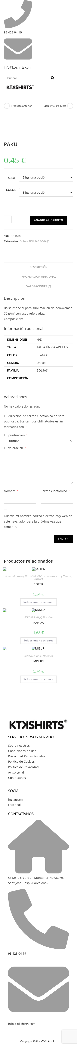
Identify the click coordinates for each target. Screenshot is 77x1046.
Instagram (15, 799)
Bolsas (24, 241)
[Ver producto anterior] (7, 106)
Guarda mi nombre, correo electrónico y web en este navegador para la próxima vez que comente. (38, 521)
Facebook (14, 805)
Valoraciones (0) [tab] (38, 286)
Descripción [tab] (38, 267)
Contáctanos (17, 778)
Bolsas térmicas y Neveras (57, 576)
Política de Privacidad (23, 767)
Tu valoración (15, 448)
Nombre (11, 491)
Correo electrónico (55, 491)
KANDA (38, 623)
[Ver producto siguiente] (70, 106)
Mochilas (48, 617)
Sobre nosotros (19, 745)
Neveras (38, 579)
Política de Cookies (21, 761)
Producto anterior (21, 106)
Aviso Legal (16, 772)
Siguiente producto (55, 106)
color (11, 190)
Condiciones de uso (22, 751)
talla (10, 178)
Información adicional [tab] (38, 276)
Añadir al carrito (48, 220)
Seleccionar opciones (38, 602)
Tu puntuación (16, 435)
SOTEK (38, 584)
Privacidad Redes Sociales (26, 756)
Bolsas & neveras (14, 576)
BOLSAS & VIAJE (39, 241)
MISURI (38, 661)
